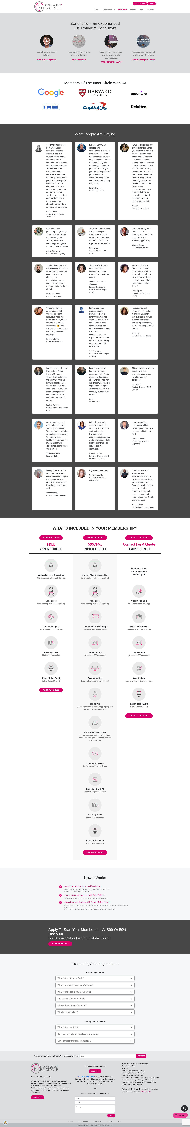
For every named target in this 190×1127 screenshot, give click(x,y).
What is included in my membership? (75, 991)
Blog (141, 9)
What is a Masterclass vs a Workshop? (75, 985)
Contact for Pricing (139, 538)
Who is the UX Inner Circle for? (72, 1005)
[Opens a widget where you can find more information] (180, 1115)
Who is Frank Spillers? (68, 1012)
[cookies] (5, 1122)
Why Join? (122, 9)
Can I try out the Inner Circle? (71, 998)
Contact (150, 9)
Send (111, 1115)
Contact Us (95, 1071)
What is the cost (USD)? (68, 1027)
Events (97, 9)
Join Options (37, 1097)
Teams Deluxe (146, 1091)
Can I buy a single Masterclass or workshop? (78, 1034)
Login (152, 3)
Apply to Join (140, 3)
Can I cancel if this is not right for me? (75, 1040)
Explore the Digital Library (143, 60)
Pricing (133, 9)
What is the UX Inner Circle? (71, 978)
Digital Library (109, 9)
